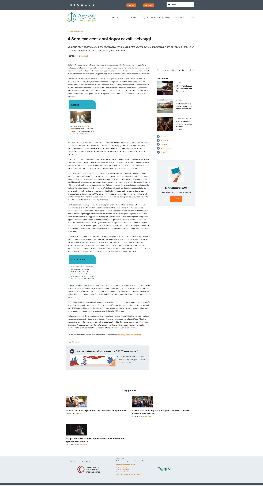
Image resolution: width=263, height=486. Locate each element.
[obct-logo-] (81, 11)
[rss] (89, 5)
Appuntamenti (166, 148)
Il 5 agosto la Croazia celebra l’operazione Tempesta (184, 88)
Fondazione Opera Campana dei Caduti (128, 474)
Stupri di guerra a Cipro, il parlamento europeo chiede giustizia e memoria (95, 440)
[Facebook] (176, 70)
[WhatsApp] (186, 70)
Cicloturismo (76, 342)
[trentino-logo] (164, 467)
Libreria (164, 144)
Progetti (164, 152)
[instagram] (71, 5)
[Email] (193, 70)
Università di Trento (122, 472)
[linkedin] (86, 5)
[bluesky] (78, 5)
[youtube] (82, 5)
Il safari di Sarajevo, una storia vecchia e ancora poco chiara (184, 106)
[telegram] (93, 5)
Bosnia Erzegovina (75, 31)
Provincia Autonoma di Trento (125, 465)
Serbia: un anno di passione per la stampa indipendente (96, 410)
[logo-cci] (89, 465)
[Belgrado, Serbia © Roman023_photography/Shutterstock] (76, 397)
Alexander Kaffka (146, 416)
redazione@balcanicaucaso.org (128, 335)
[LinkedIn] (183, 70)
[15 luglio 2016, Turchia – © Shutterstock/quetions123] (165, 118)
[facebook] (74, 5)
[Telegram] (190, 70)
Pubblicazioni (166, 140)
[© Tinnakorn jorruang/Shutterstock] (76, 425)
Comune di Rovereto (122, 469)
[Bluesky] (179, 70)
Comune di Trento (121, 467)
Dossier (164, 136)
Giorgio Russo (79, 413)
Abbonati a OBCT (123, 362)
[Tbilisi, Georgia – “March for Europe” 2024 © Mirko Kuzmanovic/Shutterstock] (142, 397)
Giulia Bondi (83, 56)
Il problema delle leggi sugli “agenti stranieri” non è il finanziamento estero (160, 412)
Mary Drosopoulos (81, 444)
